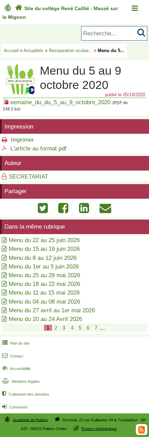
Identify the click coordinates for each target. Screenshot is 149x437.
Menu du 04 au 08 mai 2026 (44, 301)
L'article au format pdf (38, 148)
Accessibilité (16, 368)
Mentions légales (21, 381)
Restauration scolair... (71, 50)
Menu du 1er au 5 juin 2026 (44, 266)
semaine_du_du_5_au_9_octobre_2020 (60, 102)
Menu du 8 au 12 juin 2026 (43, 258)
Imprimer (22, 140)
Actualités (34, 50)
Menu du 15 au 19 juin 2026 (44, 249)
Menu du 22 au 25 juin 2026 (44, 240)
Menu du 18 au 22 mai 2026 (44, 284)
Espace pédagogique (99, 429)
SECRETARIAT (28, 176)
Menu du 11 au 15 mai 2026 (44, 292)
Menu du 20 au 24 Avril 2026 (45, 319)
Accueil (11, 50)
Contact (12, 356)
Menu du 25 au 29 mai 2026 (44, 275)
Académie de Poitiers (30, 420)
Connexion (14, 407)
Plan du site (15, 343)
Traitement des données (25, 394)
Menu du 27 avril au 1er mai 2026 (52, 310)
